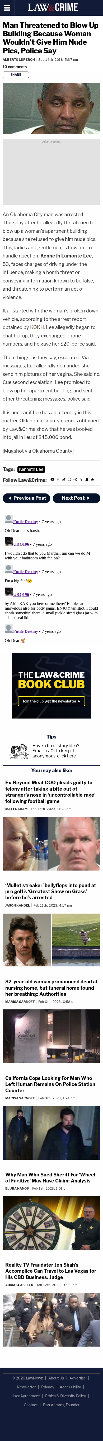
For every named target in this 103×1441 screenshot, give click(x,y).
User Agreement (26, 1396)
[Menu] (7, 8)
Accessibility (70, 1387)
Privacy (47, 1387)
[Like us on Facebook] (58, 480)
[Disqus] (51, 578)
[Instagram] (69, 480)
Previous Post (29, 498)
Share (16, 75)
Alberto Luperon (19, 60)
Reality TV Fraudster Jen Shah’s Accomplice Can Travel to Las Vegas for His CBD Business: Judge (50, 1271)
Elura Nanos (17, 1188)
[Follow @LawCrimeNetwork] (81, 480)
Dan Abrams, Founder (61, 1405)
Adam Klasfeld (19, 1285)
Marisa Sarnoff (20, 1002)
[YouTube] (52, 480)
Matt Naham (16, 809)
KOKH (37, 327)
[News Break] (92, 480)
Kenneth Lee (31, 469)
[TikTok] (64, 480)
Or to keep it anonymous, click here (54, 753)
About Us (56, 1378)
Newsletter (26, 1387)
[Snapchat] (87, 480)
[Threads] (75, 480)
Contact (31, 1405)
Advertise (77, 1378)
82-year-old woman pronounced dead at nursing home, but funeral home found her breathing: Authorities (51, 988)
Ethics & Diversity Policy (65, 1396)
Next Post (73, 498)
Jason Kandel (17, 905)
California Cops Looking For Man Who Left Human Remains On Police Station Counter (50, 1084)
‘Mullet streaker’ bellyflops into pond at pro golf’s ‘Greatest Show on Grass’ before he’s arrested (50, 892)
